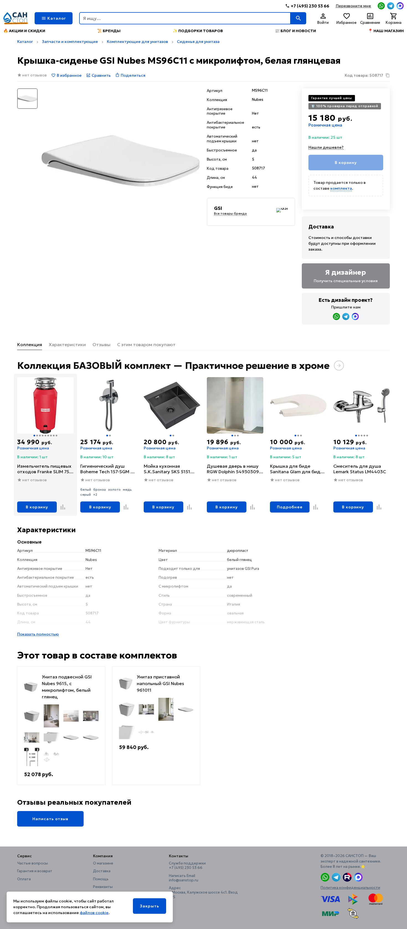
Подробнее (290, 507)
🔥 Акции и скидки (24, 31)
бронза (99, 489)
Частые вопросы (32, 863)
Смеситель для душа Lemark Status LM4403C (359, 468)
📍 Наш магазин (386, 31)
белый (85, 489)
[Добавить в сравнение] (63, 507)
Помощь (101, 879)
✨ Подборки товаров (198, 31)
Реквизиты (103, 887)
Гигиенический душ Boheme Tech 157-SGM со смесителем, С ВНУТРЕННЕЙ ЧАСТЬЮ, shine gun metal (108, 468)
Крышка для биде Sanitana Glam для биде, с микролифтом (297, 468)
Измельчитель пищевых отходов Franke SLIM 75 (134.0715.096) (44, 468)
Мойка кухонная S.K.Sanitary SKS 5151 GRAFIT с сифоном (167, 468)
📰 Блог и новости (295, 31)
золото (114, 489)
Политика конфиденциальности (350, 887)
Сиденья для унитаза (198, 41)
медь (127, 489)
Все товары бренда (230, 213)
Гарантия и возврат (34, 871)
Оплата (24, 879)
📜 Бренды (108, 31)
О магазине (103, 863)
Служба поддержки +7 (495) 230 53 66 (187, 865)
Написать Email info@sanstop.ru (183, 878)
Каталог (25, 41)
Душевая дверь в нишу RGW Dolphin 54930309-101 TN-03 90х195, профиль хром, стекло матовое (234, 468)
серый (85, 494)
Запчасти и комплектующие (70, 41)
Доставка (101, 871)
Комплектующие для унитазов (137, 41)
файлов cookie (94, 912)
